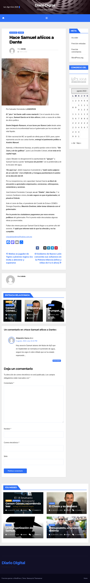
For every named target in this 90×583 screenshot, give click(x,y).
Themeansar (38, 578)
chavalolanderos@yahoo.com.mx (19, 237)
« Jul (73, 143)
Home (85, 578)
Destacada (13, 32)
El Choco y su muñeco (63, 506)
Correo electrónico (11, 443)
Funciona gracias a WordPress (12, 578)
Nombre (7, 429)
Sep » (78, 143)
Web (5, 456)
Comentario (9, 383)
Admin (23, 49)
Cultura (8, 301)
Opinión (21, 32)
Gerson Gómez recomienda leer (23, 505)
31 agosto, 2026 (13, 510)
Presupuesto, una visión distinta (64, 529)
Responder (56, 360)
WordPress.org (77, 58)
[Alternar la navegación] (46, 18)
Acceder (74, 38)
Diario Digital (45, 5)
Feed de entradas (78, 44)
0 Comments (36, 510)
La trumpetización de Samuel (19, 529)
